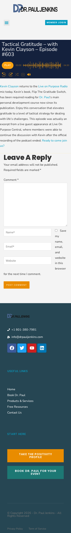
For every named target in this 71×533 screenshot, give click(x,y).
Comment (11, 180)
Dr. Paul (44, 97)
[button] (7, 23)
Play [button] (7, 65)
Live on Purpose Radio (53, 86)
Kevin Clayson (9, 86)
